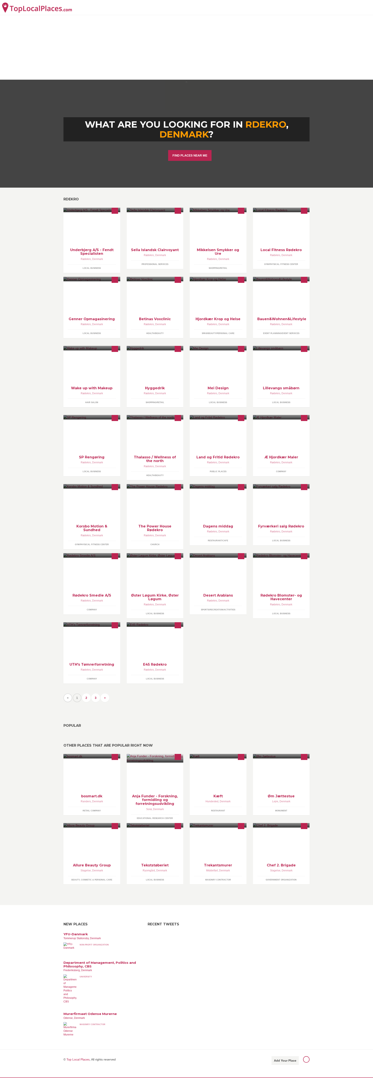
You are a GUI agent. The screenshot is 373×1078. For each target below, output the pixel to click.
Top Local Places (78, 1059)
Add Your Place (285, 1060)
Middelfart (212, 870)
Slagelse (86, 870)
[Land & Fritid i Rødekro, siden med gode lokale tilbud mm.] (218, 417)
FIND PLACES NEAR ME (189, 155)
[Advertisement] (186, 47)
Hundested (211, 801)
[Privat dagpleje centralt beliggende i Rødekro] (281, 348)
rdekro (265, 124)
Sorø (149, 809)
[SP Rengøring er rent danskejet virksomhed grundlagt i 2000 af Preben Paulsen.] (91, 417)
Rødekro (86, 259)
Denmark (184, 134)
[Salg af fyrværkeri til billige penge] (281, 486)
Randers (86, 801)
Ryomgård (149, 870)
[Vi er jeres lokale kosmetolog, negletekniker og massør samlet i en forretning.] (91, 348)
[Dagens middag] (218, 486)
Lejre (275, 801)
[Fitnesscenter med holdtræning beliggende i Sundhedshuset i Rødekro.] (281, 210)
